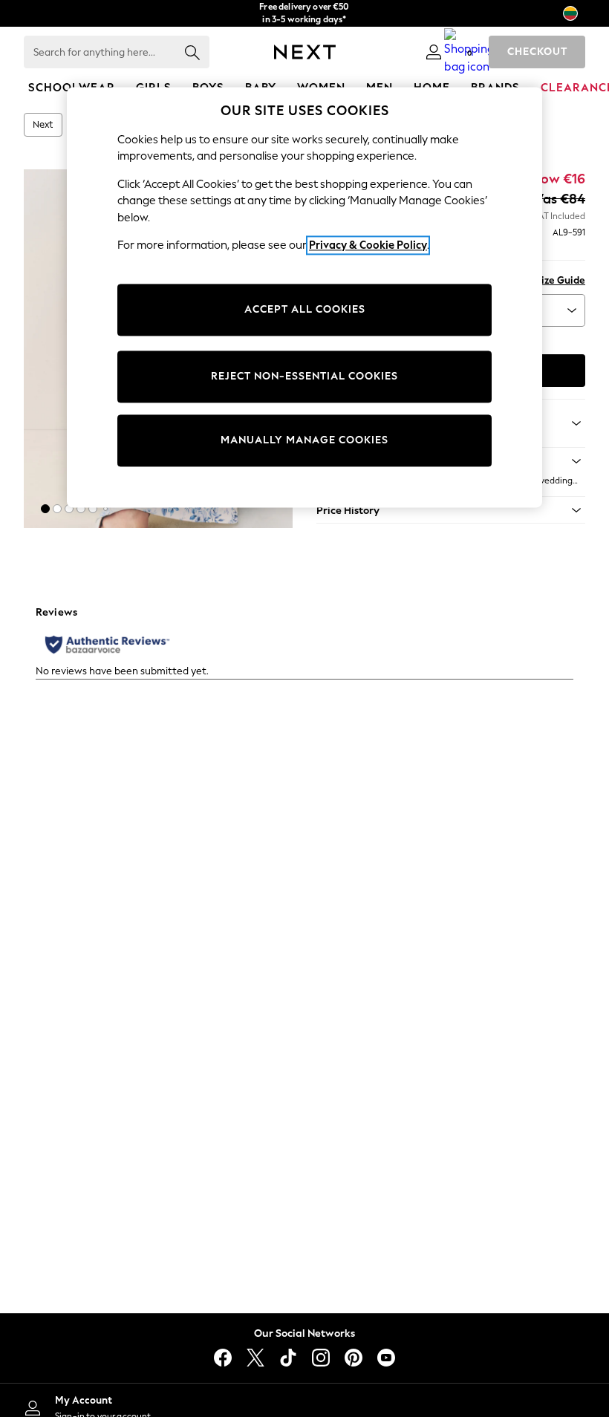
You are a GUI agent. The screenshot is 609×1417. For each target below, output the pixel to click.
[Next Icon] (305, 52)
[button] (45, 508)
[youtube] (386, 1357)
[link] (433, 52)
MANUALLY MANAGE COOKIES (304, 440)
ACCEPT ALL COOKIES (304, 310)
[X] (255, 1357)
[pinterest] (353, 1357)
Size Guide (560, 280)
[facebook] (222, 1357)
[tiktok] (288, 1357)
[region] (304, 297)
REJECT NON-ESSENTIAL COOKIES (304, 377)
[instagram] (320, 1357)
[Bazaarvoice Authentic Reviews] (107, 644)
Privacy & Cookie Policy (368, 246)
